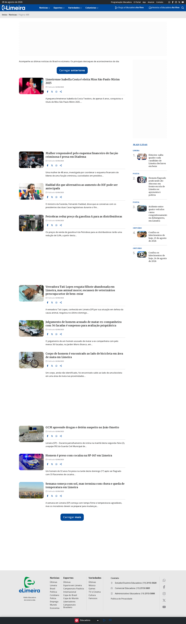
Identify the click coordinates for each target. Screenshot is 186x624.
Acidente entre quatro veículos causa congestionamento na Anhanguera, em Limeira (158, 213)
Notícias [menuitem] (43, 7)
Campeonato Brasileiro (69, 606)
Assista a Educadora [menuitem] (165, 7)
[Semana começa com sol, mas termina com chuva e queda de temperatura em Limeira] (31, 490)
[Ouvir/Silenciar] (110, 620)
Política (53, 592)
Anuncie (151, 2)
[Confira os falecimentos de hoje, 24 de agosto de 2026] (142, 254)
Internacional (69, 592)
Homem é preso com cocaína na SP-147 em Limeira (79, 455)
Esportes (68, 578)
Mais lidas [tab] (140, 144)
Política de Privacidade (121, 598)
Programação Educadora (121, 2)
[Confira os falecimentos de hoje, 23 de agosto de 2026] (142, 234)
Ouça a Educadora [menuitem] (131, 7)
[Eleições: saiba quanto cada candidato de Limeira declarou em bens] (142, 157)
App (144, 2)
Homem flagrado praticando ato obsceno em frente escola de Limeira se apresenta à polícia (157, 186)
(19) (149, 582)
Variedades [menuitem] (74, 7)
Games (92, 588)
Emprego (54, 601)
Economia (54, 608)
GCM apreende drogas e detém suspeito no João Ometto (82, 427)
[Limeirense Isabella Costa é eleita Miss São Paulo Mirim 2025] (31, 86)
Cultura (92, 595)
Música (92, 585)
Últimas (53, 582)
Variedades (95, 578)
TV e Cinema (95, 592)
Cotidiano (54, 595)
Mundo (53, 605)
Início (4, 14)
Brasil (52, 588)
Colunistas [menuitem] (90, 7)
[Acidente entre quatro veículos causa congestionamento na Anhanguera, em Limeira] (142, 208)
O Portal (137, 2)
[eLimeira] (29, 584)
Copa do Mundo (71, 598)
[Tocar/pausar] (104, 620)
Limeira (53, 585)
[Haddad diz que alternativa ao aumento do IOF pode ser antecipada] (31, 191)
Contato (159, 2)
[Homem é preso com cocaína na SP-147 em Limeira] (31, 462)
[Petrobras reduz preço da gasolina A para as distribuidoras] (31, 223)
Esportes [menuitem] (58, 7)
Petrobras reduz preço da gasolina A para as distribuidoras (84, 216)
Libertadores (69, 601)
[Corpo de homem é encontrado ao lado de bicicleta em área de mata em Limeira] (31, 360)
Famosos (93, 598)
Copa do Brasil (70, 595)
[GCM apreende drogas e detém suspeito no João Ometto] (31, 434)
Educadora (85, 620)
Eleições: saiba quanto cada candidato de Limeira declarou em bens (157, 161)
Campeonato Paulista (73, 588)
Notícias (13, 14)
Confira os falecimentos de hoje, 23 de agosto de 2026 (158, 236)
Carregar (72, 70)
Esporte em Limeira (72, 585)
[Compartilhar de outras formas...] (61, 91)
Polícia (53, 598)
